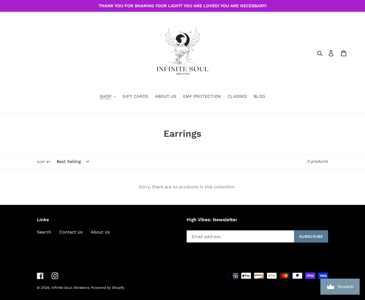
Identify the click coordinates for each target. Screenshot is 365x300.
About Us (100, 232)
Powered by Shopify (108, 288)
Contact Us (71, 232)
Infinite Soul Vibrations (70, 288)
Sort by (44, 162)
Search (44, 232)
